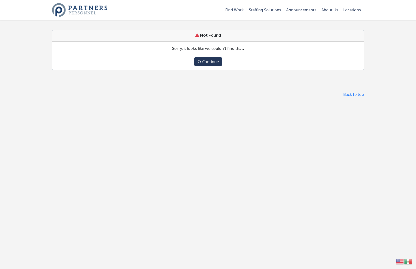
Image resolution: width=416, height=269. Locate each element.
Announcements (301, 10)
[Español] (408, 261)
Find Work (234, 10)
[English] (400, 261)
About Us (329, 10)
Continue (210, 61)
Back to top (353, 94)
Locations (352, 10)
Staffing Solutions (265, 10)
